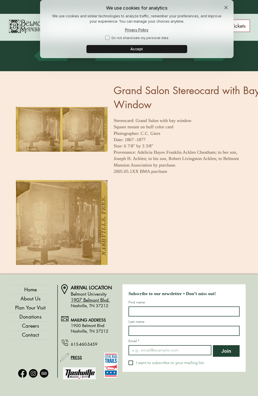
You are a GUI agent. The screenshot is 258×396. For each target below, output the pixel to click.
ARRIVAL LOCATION (91, 288)
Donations (30, 316)
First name (136, 302)
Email (133, 341)
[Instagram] (33, 373)
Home (30, 289)
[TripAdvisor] (44, 373)
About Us (30, 298)
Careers (30, 326)
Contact (30, 335)
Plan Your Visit (30, 307)
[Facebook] (22, 373)
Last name (136, 322)
